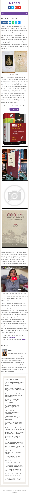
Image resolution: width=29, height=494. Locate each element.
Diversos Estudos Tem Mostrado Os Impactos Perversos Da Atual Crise (14, 442)
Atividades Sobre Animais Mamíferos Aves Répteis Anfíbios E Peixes (14, 447)
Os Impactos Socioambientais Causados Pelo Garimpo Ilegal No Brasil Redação (13, 395)
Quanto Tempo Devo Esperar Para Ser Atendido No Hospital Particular (14, 432)
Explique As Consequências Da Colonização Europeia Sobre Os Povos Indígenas (13, 401)
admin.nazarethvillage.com (8, 490)
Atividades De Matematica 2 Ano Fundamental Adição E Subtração (13, 478)
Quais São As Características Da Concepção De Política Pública (13, 474)
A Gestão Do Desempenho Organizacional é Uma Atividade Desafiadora (13, 452)
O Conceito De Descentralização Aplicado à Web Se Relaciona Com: (14, 470)
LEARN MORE (14, 109)
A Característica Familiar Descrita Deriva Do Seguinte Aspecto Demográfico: (13, 412)
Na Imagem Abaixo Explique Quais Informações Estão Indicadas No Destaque (13, 423)
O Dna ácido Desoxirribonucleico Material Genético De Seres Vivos (13, 457)
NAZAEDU (14, 3)
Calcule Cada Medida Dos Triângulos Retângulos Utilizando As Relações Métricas (14, 384)
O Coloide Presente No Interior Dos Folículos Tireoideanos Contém (14, 461)
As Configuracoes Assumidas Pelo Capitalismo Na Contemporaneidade (14, 465)
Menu (3, 13)
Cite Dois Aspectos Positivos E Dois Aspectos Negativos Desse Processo (14, 428)
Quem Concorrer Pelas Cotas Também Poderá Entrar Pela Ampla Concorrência (14, 418)
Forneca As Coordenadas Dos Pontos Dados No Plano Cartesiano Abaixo (14, 438)
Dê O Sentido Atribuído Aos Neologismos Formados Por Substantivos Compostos (12, 407)
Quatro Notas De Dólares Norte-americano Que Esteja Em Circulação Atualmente (14, 390)
